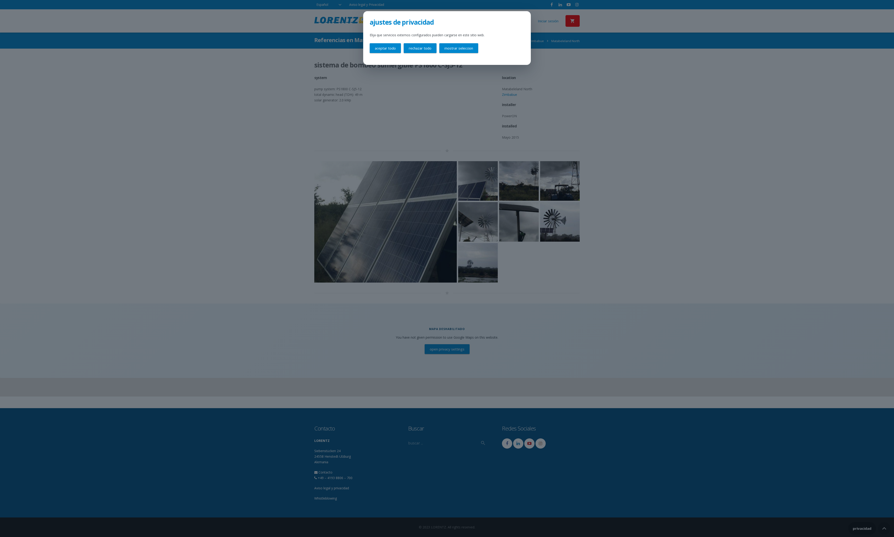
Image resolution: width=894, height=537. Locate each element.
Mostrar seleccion (458, 48)
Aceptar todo (385, 48)
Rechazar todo (420, 48)
